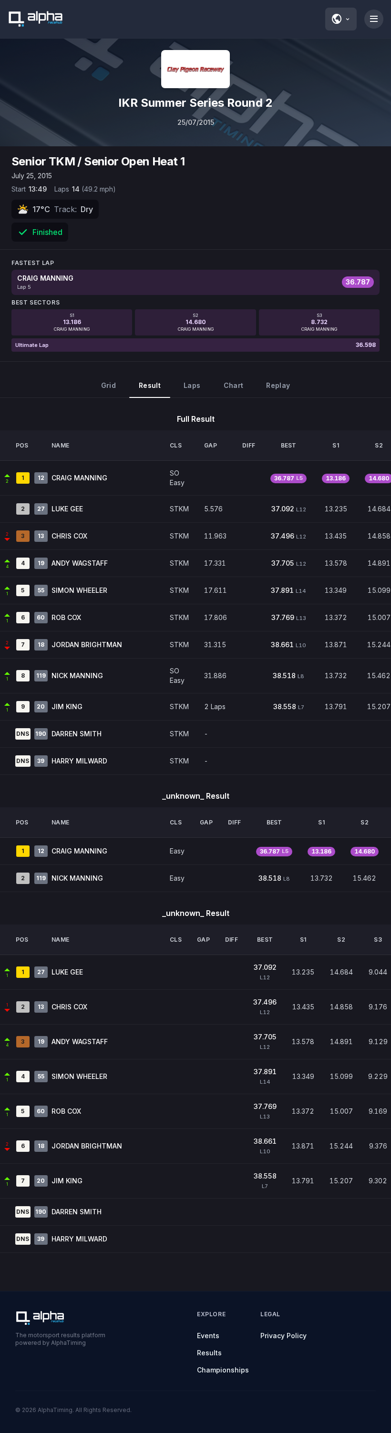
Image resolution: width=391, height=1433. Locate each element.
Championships (223, 1370)
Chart (234, 385)
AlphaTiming (55, 1409)
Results (209, 1353)
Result (150, 385)
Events (208, 1335)
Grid (108, 385)
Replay (278, 385)
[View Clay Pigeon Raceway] (195, 69)
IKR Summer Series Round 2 (195, 103)
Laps (192, 385)
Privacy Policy (283, 1335)
